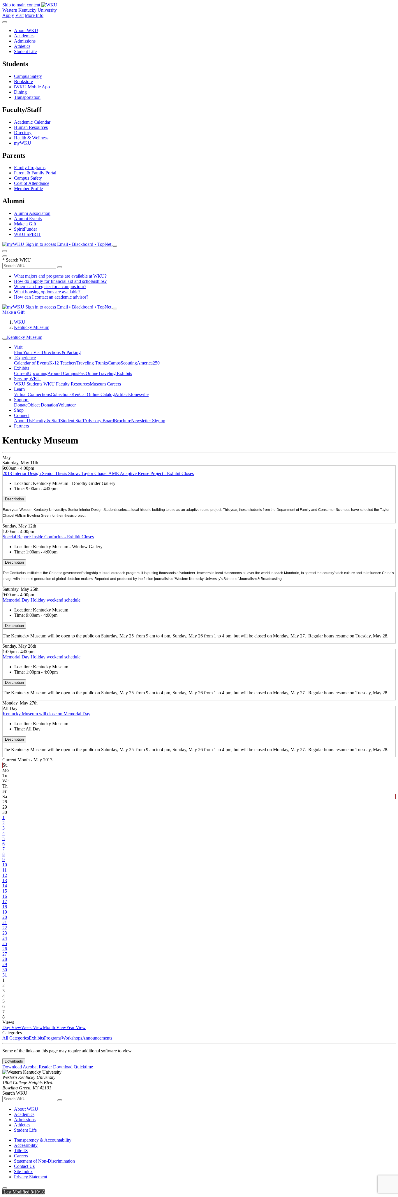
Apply (8, 15)
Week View (32, 1027)
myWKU (22, 143)
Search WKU (16, 259)
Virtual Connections (32, 394)
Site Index (23, 1171)
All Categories (15, 1037)
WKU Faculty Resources (66, 383)
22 (4, 927)
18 (4, 906)
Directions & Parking (61, 352)
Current (21, 373)
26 (4, 948)
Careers (21, 1155)
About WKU (26, 30)
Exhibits (21, 368)
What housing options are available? (47, 291)
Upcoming (37, 373)
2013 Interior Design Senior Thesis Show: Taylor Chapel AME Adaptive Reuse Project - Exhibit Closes (98, 473)
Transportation (27, 97)
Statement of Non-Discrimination (44, 1161)
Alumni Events (28, 218)
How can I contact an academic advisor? (51, 297)
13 (4, 880)
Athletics (22, 46)
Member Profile (28, 188)
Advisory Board (99, 420)
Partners (21, 425)
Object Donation (42, 404)
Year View (76, 1027)
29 (4, 964)
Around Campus (62, 373)
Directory (22, 132)
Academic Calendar (32, 122)
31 (4, 974)
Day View (11, 1027)
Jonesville (140, 394)
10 (4, 864)
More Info (34, 15)
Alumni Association (32, 213)
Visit (19, 15)
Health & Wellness (31, 137)
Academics (24, 35)
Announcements (97, 1037)
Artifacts (123, 394)
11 (4, 869)
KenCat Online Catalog (93, 394)
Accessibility (26, 1145)
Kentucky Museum (31, 327)
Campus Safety (28, 76)
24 (4, 938)
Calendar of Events (31, 362)
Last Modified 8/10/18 (23, 1191)
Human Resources (31, 127)
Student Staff (72, 420)
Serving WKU (27, 378)
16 (4, 896)
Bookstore (23, 81)
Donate (20, 404)
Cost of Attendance (31, 183)
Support (21, 399)
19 (4, 911)
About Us (23, 420)
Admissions (25, 40)
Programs (52, 1037)
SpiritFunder (25, 229)
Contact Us (24, 1166)
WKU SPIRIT (27, 234)
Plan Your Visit (28, 352)
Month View (54, 1027)
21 (4, 922)
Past (82, 373)
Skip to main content (21, 4)
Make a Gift (25, 223)
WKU (19, 322)
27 (4, 953)
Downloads (14, 1061)
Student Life (25, 51)
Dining (20, 92)
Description (14, 499)
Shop (19, 410)
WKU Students (28, 383)
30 (4, 969)
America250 (148, 362)
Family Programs (29, 167)
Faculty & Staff (46, 420)
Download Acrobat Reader (27, 1066)
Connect (21, 415)
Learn (19, 389)
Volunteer (67, 404)
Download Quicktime (73, 1066)
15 (4, 890)
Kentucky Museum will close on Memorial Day (46, 713)
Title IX (21, 1150)
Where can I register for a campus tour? (50, 286)
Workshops (71, 1037)
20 (4, 917)
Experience (25, 357)
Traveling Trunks (92, 362)
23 (4, 932)
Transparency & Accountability (42, 1140)
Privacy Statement (30, 1176)
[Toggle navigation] (4, 339)
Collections (61, 394)
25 (4, 943)
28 (4, 959)
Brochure (122, 420)
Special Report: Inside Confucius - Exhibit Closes (48, 536)
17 (4, 901)
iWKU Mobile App (32, 86)
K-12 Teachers (62, 362)
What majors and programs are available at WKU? (60, 276)
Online (92, 373)
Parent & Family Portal (35, 172)
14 (4, 885)
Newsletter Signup (148, 420)
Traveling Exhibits (115, 373)
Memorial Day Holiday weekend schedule (41, 599)
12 (4, 875)
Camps (114, 362)
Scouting (129, 362)
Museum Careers (105, 383)
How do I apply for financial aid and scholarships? (60, 281)
